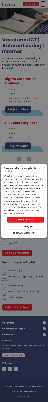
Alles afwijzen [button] (25, 226)
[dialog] (24, 201)
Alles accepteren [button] (25, 219)
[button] (24, 232)
